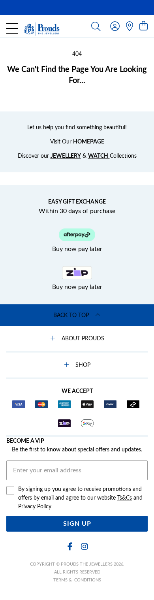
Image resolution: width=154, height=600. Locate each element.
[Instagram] (84, 547)
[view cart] (143, 26)
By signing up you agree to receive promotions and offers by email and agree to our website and (80, 498)
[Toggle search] (96, 26)
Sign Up (77, 524)
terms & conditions (77, 580)
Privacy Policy (34, 506)
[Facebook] (70, 547)
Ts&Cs (124, 498)
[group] (77, 7)
